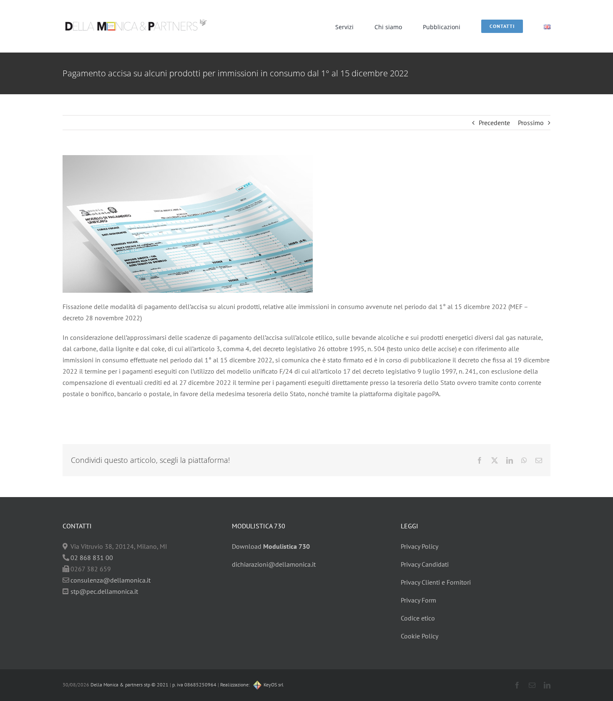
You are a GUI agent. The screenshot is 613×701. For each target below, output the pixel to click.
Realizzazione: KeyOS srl (252, 684)
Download (271, 546)
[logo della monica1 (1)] (136, 14)
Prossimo (531, 122)
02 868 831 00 (91, 557)
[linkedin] (547, 685)
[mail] (532, 685)
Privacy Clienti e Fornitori (436, 582)
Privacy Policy (419, 546)
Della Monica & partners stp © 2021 (128, 684)
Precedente (494, 122)
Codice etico (418, 618)
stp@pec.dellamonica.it (104, 591)
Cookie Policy (419, 636)
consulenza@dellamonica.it (110, 580)
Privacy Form (418, 600)
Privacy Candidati (425, 564)
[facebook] (517, 685)
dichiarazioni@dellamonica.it (274, 564)
